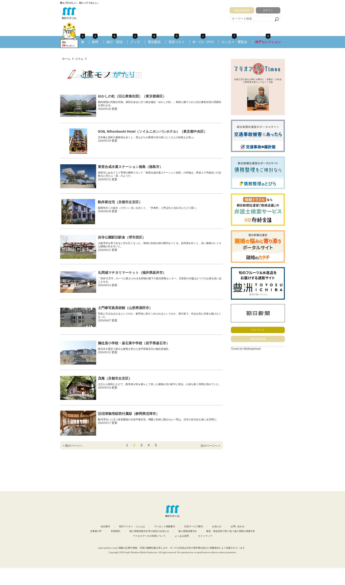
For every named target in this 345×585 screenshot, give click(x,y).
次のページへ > (210, 445)
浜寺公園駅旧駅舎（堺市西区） (122, 237)
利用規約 (115, 531)
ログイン (268, 10)
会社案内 (105, 526)
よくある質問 (182, 536)
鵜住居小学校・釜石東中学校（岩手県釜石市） (134, 343)
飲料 (95, 42)
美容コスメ (177, 42)
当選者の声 (96, 531)
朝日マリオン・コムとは (132, 526)
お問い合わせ (238, 526)
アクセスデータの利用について (149, 536)
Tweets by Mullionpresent (246, 348)
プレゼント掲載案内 (164, 526)
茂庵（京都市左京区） (115, 378)
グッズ (135, 42)
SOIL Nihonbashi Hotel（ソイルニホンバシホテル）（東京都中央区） (152, 131)
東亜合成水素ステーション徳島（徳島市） (130, 167)
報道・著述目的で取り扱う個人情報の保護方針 (230, 531)
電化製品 (154, 42)
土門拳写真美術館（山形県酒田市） (125, 308)
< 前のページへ (72, 445)
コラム (79, 58)
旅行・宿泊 (114, 42)
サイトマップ (205, 536)
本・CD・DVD (203, 42)
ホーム (66, 58)
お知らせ (216, 526)
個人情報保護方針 (187, 531)
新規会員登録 (241, 10)
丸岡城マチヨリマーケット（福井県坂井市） (132, 272)
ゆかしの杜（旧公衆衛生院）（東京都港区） (132, 96)
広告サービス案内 (193, 526)
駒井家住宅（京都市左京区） (120, 202)
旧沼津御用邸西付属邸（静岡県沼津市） (128, 413)
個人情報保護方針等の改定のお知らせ (149, 531)
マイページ (258, 329)
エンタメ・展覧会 (234, 42)
